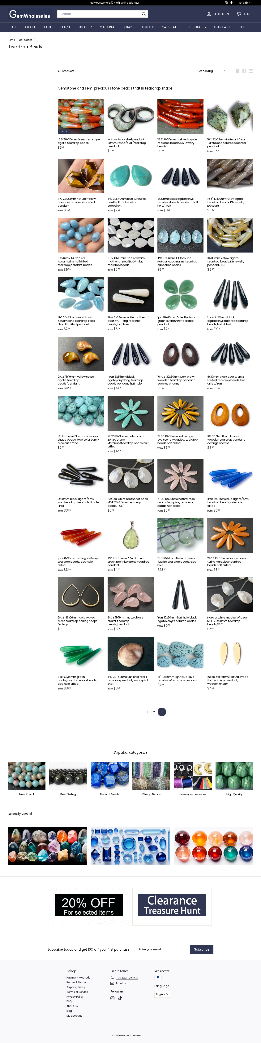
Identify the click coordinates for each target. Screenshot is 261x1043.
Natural (170, 27)
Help (243, 27)
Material (108, 27)
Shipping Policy (75, 987)
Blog (69, 1011)
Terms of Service (77, 992)
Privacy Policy (74, 997)
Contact (222, 27)
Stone (65, 27)
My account (74, 1016)
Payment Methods (78, 977)
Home (11, 40)
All (14, 27)
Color (148, 27)
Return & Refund (76, 982)
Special (196, 27)
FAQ (69, 1001)
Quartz (85, 27)
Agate (30, 27)
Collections (26, 40)
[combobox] (102, 13)
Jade (48, 27)
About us (72, 1006)
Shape (129, 27)
